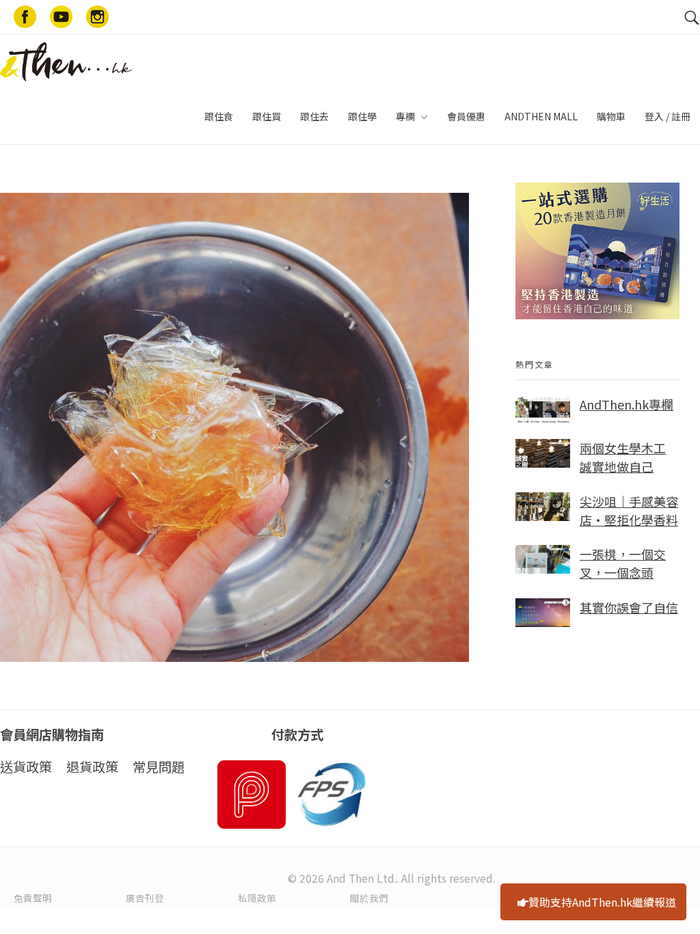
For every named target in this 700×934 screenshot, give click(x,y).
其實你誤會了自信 (629, 607)
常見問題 (159, 766)
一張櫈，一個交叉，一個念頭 (623, 563)
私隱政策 (257, 898)
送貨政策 (26, 766)
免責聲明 (33, 898)
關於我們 (369, 898)
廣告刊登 (145, 898)
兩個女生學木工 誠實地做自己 (623, 457)
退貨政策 (92, 766)
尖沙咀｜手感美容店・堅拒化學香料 (629, 510)
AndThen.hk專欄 (626, 404)
